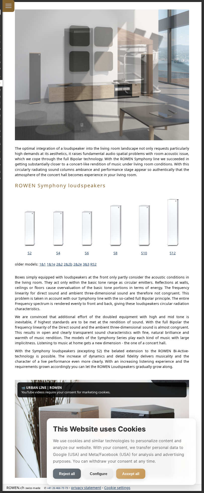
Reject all (67, 474)
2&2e (77, 264)
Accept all (130, 474)
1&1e (51, 264)
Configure (98, 474)
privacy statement (86, 487)
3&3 (86, 264)
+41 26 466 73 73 (57, 488)
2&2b (68, 264)
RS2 (93, 264)
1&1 (42, 264)
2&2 (59, 264)
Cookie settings (117, 487)
